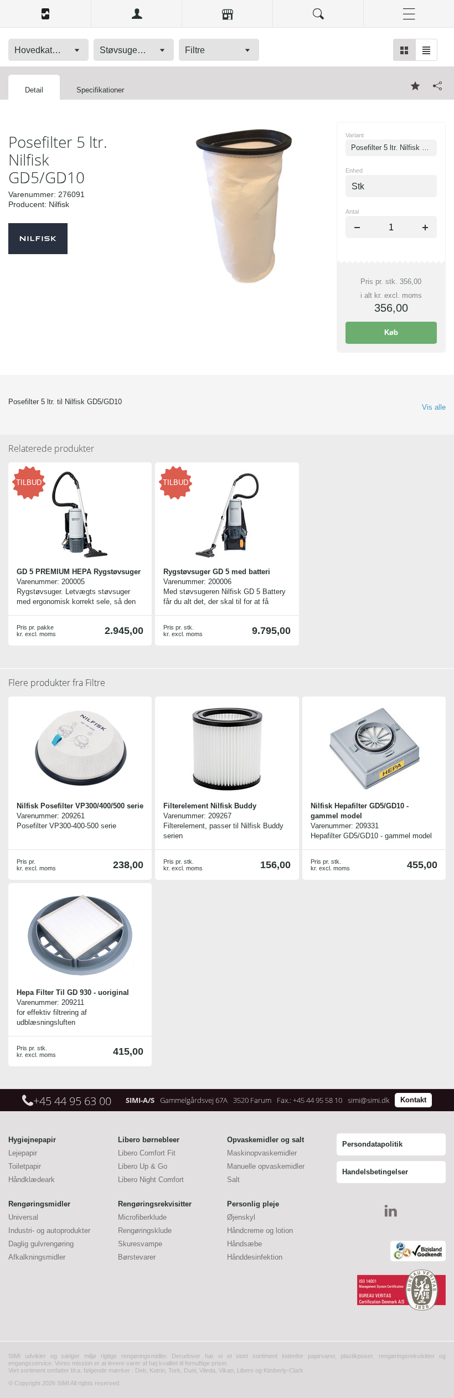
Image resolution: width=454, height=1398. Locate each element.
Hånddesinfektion (254, 1257)
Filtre (56, 683)
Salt (233, 1179)
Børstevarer (137, 1257)
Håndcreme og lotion (260, 1230)
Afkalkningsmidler (36, 1257)
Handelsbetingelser (375, 1172)
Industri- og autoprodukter (49, 1230)
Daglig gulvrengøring (41, 1244)
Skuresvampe (140, 1244)
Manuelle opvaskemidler (266, 1166)
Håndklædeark (31, 1179)
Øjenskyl (241, 1217)
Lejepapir (22, 1153)
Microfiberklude (142, 1217)
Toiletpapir (24, 1166)
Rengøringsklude (145, 1230)
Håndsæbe (244, 1244)
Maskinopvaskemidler (262, 1153)
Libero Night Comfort (151, 1179)
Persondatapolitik (372, 1144)
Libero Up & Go (142, 1166)
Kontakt (413, 1100)
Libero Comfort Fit (147, 1153)
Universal (23, 1217)
